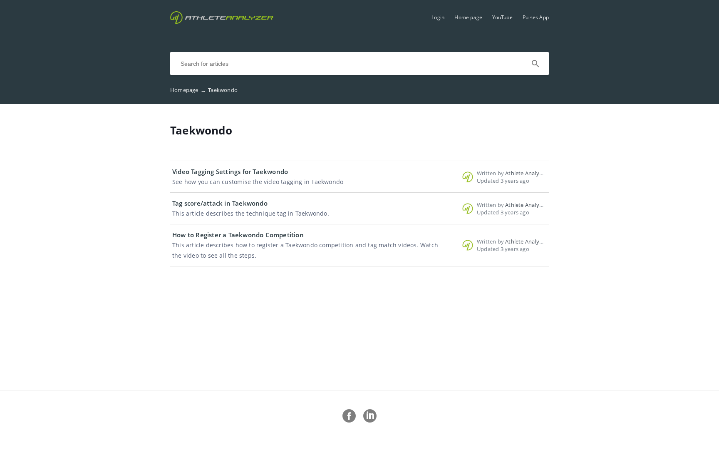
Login (437, 17)
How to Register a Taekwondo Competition (238, 235)
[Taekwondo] (221, 21)
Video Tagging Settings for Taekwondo (230, 171)
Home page (468, 17)
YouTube (502, 17)
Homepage (188, 90)
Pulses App (536, 17)
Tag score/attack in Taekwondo (220, 203)
